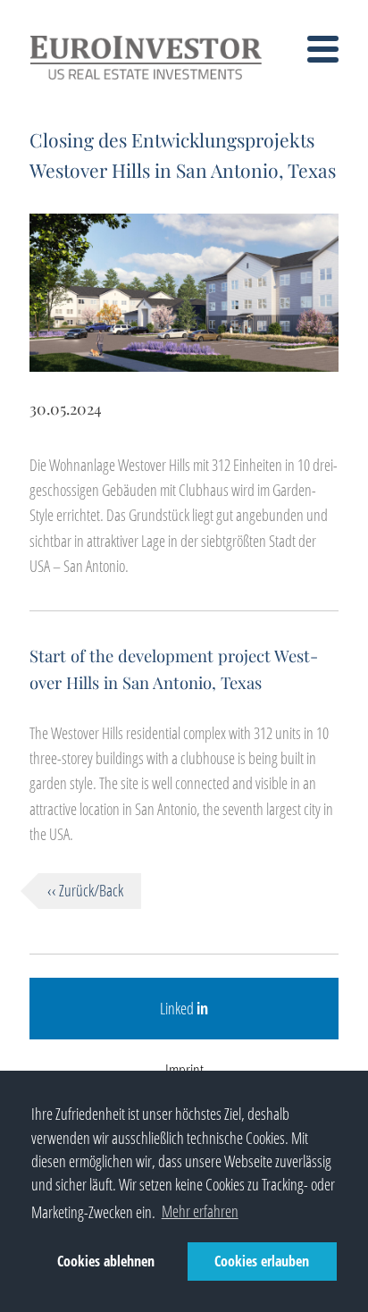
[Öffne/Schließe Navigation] (323, 52)
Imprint (184, 1070)
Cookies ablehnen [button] (106, 1261)
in (202, 1008)
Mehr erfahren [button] (200, 1211)
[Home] (145, 77)
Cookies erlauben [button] (261, 1261)
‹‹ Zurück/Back (85, 890)
